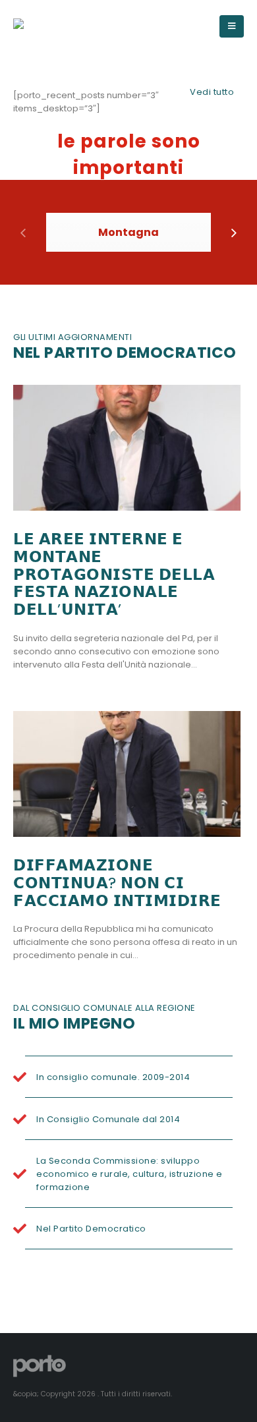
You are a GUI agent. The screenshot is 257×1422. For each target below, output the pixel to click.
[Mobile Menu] (231, 26)
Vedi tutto (212, 92)
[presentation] (23, 232)
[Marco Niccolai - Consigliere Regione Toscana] (62, 26)
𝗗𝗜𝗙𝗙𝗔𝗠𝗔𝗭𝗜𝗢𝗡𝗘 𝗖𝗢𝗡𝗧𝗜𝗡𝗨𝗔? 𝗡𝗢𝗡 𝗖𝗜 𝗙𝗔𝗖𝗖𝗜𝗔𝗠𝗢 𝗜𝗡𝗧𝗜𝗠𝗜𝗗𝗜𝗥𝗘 (117, 883)
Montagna (128, 232)
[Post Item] (127, 448)
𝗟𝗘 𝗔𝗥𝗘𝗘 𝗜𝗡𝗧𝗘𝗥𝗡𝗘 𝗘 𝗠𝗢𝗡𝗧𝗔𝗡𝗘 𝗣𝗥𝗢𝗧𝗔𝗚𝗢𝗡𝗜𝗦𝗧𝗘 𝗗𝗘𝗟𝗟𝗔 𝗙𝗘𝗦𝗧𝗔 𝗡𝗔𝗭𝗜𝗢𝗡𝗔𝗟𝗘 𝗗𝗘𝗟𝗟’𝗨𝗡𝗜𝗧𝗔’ (114, 574)
